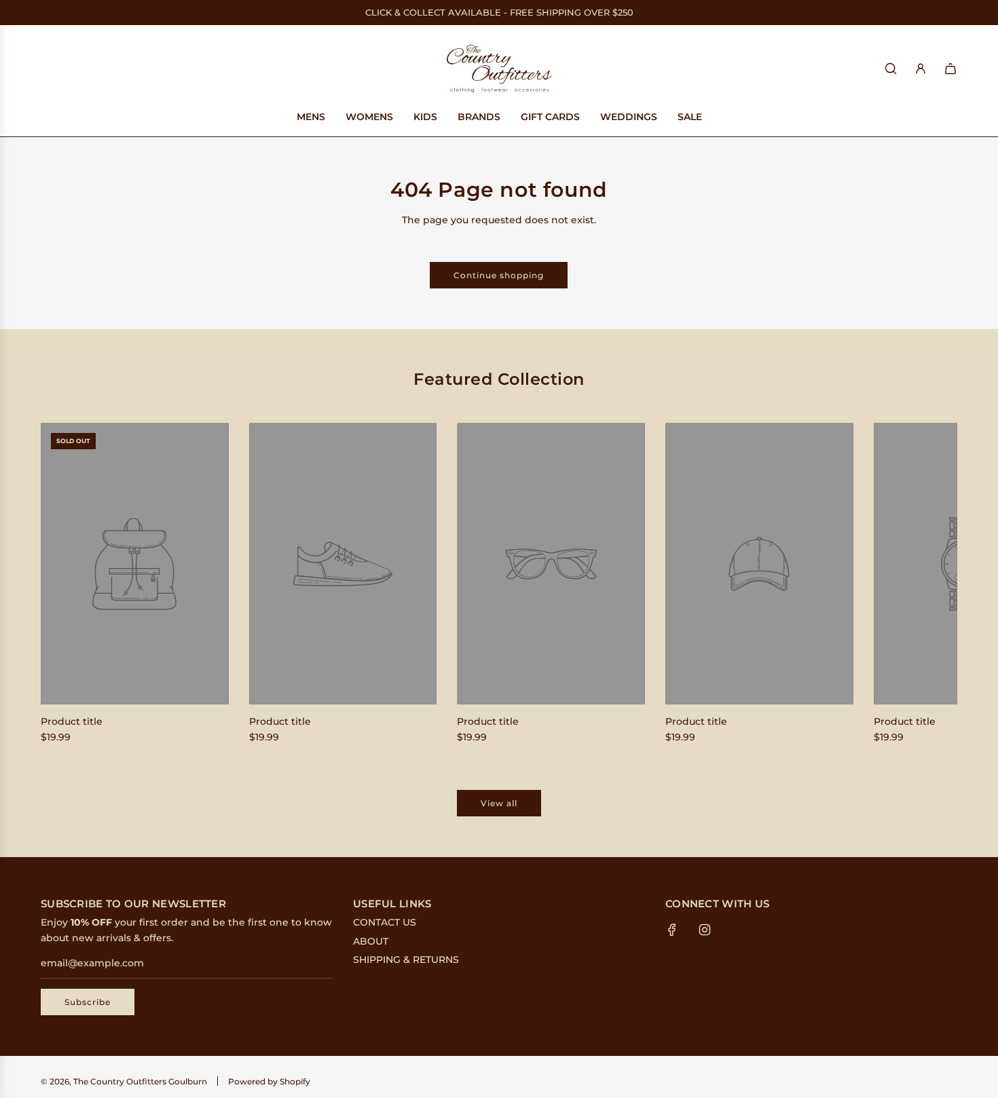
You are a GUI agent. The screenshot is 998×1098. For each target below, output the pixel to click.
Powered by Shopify (269, 1081)
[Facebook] (672, 930)
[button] (66, 586)
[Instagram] (705, 930)
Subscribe (87, 1002)
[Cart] (950, 68)
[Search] (891, 68)
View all (499, 803)
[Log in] (921, 68)
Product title (72, 721)
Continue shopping (499, 275)
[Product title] (135, 563)
